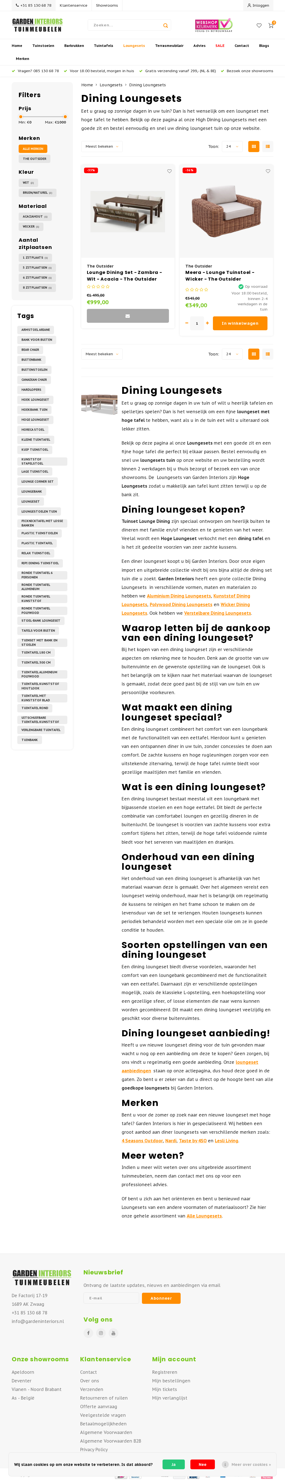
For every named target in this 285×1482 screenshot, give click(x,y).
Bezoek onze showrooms (250, 70)
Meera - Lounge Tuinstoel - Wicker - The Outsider (220, 275)
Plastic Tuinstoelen (39, 533)
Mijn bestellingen (171, 1380)
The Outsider (34, 159)
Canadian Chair (34, 380)
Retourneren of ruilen (104, 1398)
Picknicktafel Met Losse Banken (42, 523)
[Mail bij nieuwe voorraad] (128, 316)
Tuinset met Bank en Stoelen (39, 643)
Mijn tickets (164, 1389)
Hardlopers (31, 390)
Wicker (31, 226)
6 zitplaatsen (37, 277)
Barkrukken (74, 45)
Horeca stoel (32, 430)
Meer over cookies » (251, 1464)
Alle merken (33, 149)
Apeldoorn (23, 1372)
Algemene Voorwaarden (106, 1432)
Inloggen (261, 5)
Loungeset (30, 501)
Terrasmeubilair (169, 45)
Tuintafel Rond (34, 708)
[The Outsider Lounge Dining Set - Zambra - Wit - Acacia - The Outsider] (128, 211)
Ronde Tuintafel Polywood (35, 611)
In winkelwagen (240, 323)
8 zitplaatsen (37, 287)
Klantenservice (73, 5)
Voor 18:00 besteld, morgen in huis (102, 70)
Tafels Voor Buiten (38, 630)
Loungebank (31, 491)
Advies (199, 45)
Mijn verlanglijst (169, 1398)
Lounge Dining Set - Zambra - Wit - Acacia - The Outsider (124, 275)
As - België (23, 1398)
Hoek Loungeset (35, 400)
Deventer (21, 1380)
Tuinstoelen (43, 45)
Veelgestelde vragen (103, 1415)
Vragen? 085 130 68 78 (38, 70)
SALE (220, 45)
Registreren (164, 1372)
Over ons (89, 1380)
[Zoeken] (165, 25)
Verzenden (91, 1389)
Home (17, 45)
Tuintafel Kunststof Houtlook (40, 686)
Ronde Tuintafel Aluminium (35, 587)
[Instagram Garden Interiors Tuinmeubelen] (101, 1333)
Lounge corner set (37, 481)
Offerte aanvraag (98, 1406)
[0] (270, 25)
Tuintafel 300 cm (36, 662)
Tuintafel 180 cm (36, 652)
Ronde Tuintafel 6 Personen (37, 575)
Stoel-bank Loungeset (40, 620)
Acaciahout (35, 216)
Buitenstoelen (34, 370)
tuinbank (29, 740)
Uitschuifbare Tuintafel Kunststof (40, 720)
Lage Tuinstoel (34, 471)
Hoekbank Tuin (34, 410)
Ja (174, 1464)
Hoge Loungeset (35, 420)
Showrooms (107, 5)
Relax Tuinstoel (35, 553)
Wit (28, 183)
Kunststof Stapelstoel (32, 461)
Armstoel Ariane (35, 330)
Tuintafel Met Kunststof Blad (35, 698)
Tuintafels (103, 45)
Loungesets (134, 45)
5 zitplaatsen (37, 267)
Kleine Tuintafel (35, 440)
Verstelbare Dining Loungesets (217, 613)
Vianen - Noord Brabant (37, 1389)
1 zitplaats (35, 257)
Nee (203, 1464)
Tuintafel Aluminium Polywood (39, 674)
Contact (242, 45)
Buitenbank (31, 360)
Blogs (264, 45)
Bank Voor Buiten (36, 340)
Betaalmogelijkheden (103, 1423)
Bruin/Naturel (37, 193)
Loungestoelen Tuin (39, 511)
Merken (22, 58)
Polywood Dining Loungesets (181, 604)
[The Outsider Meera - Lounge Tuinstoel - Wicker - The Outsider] (226, 211)
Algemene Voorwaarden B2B (110, 1441)
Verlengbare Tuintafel (40, 730)
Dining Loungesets (147, 84)
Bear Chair (30, 350)
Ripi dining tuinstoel (40, 563)
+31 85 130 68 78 (35, 5)
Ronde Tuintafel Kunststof (35, 599)
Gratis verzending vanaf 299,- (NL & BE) (180, 70)
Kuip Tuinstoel (34, 450)
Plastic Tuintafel (37, 543)
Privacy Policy (94, 1449)
